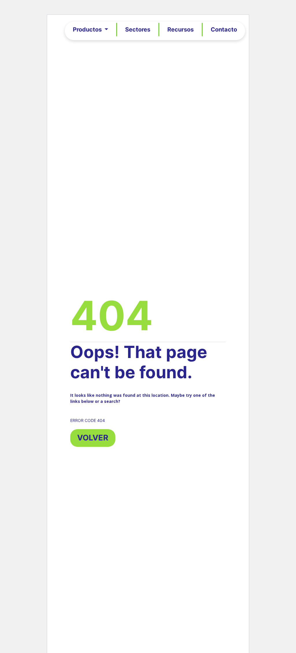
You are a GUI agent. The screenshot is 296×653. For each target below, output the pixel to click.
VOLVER (92, 437)
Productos (88, 29)
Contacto (224, 29)
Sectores (137, 29)
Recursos (180, 29)
